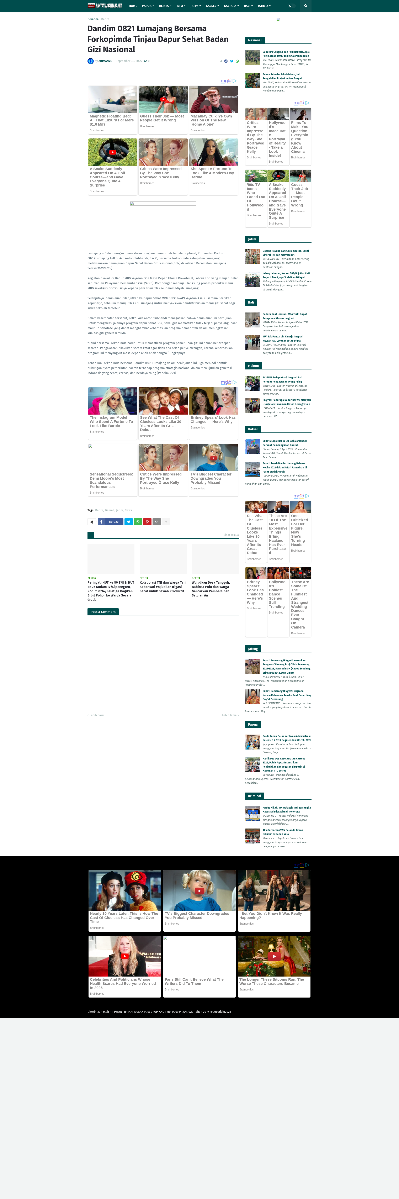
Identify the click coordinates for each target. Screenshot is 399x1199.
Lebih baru (97, 715)
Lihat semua (231, 534)
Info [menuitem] (179, 6)
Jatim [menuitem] (194, 6)
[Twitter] (231, 61)
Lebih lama (229, 715)
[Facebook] (226, 61)
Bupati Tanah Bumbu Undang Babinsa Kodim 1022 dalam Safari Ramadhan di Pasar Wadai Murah (285, 467)
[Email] (157, 521)
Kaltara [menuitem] (230, 6)
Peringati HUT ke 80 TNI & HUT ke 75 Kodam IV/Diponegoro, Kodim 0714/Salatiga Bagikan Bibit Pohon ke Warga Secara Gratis (110, 591)
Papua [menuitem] (146, 6)
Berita (105, 19)
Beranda (93, 19)
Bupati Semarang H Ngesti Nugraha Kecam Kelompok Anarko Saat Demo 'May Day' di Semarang (287, 695)
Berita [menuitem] (164, 6)
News (128, 510)
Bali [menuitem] (247, 6)
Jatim (119, 510)
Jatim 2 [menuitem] (263, 6)
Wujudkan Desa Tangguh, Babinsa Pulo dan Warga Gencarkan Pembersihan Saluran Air (211, 588)
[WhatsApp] (237, 61)
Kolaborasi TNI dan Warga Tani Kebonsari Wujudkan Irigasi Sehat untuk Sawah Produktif (163, 586)
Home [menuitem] (133, 6)
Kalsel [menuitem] (211, 6)
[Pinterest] (147, 521)
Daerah (110, 510)
